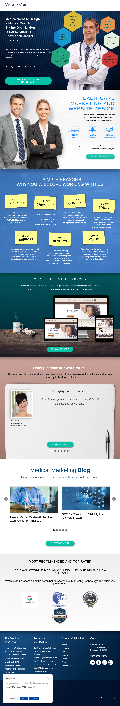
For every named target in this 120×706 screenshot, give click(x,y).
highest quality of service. (76, 223)
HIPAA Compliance (13, 672)
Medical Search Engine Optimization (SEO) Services (20, 27)
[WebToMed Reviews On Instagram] (110, 662)
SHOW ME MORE (100, 156)
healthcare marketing (11, 217)
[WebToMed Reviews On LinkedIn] (92, 662)
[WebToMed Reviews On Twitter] (104, 662)
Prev (6, 499)
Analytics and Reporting (15, 669)
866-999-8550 (98, 655)
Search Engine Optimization (45, 658)
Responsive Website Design (17, 648)
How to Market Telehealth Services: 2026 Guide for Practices (32, 519)
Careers (65, 659)
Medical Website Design (23, 19)
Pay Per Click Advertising (43, 661)
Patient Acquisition (12, 665)
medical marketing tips (67, 477)
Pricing (65, 652)
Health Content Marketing (15, 655)
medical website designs (42, 286)
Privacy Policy (110, 698)
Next (114, 499)
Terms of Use (98, 698)
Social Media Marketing (14, 658)
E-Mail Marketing (12, 662)
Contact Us (66, 666)
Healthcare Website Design (44, 648)
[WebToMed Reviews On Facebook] (98, 662)
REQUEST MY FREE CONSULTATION (28, 80)
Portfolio (65, 648)
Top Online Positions (13, 651)
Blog (64, 662)
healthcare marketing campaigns (83, 286)
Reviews (65, 655)
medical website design (14, 215)
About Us (65, 645)
